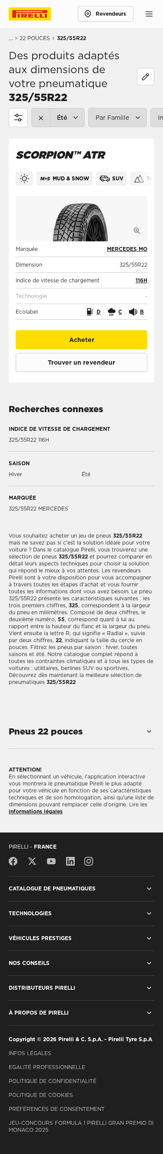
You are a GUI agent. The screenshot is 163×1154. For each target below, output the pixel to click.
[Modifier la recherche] (145, 76)
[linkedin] (70, 861)
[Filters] (18, 117)
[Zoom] (137, 231)
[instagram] (88, 861)
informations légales (36, 811)
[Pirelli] (38, 13)
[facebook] (15, 861)
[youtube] (51, 861)
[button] (141, 280)
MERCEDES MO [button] (127, 249)
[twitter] (32, 861)
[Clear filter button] (41, 117)
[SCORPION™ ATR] (81, 218)
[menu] (149, 14)
